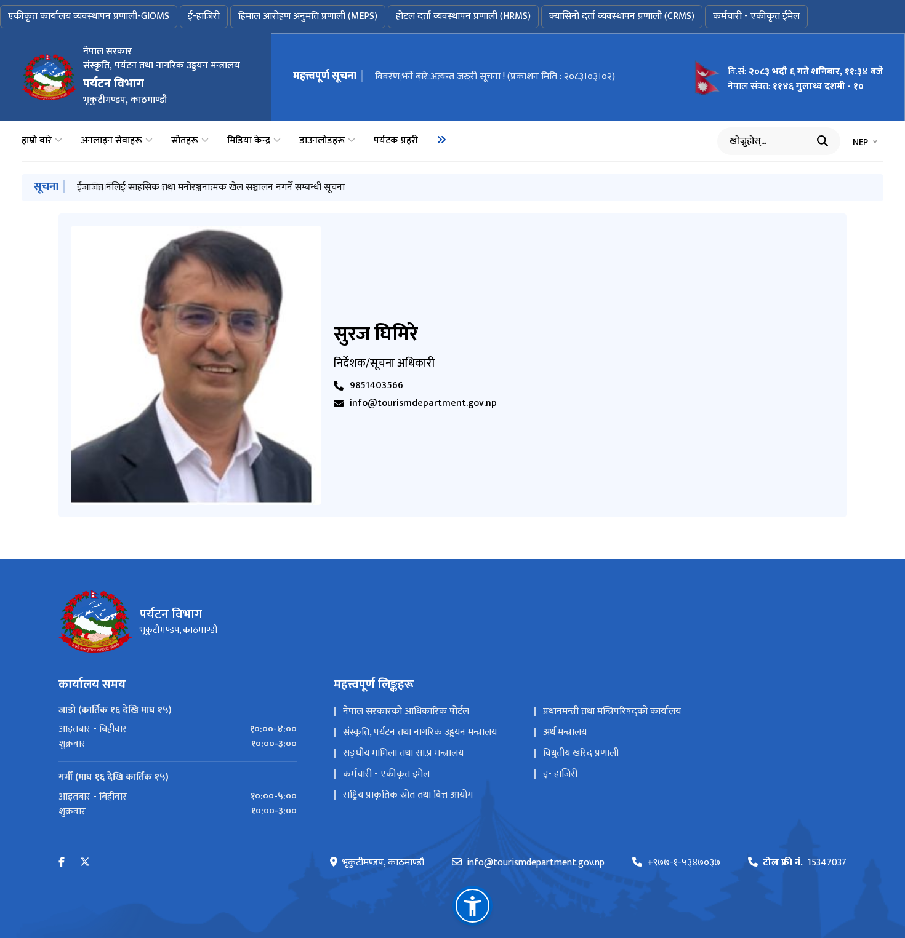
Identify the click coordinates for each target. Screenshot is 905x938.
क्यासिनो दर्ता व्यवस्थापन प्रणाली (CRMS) (621, 16)
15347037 (805, 863)
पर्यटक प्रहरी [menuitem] (396, 140)
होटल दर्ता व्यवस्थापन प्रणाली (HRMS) (463, 16)
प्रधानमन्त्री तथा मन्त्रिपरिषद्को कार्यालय (612, 711)
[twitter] (85, 862)
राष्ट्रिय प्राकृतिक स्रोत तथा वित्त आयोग (408, 795)
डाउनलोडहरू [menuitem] (322, 140)
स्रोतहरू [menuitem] (184, 140)
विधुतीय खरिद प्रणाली (581, 753)
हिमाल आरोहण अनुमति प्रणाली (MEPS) (307, 16)
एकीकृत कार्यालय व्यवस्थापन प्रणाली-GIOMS (88, 16)
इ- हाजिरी (560, 774)
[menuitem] (441, 140)
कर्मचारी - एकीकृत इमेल (386, 774)
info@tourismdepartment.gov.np (423, 403)
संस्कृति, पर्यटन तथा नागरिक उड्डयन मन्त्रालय (420, 732)
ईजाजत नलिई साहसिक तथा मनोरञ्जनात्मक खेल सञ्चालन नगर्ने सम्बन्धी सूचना (211, 187)
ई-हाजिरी (204, 16)
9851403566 (376, 385)
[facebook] (61, 862)
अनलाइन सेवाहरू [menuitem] (111, 140)
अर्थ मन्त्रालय (565, 732)
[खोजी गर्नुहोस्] (822, 140)
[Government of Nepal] (49, 77)
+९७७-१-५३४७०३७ (683, 863)
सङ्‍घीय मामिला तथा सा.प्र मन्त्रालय (403, 753)
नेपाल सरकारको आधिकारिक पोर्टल (406, 711)
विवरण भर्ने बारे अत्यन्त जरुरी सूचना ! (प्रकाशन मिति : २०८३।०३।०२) (495, 76)
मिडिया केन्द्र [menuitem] (248, 140)
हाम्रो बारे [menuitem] (37, 140)
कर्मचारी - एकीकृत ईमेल (756, 16)
